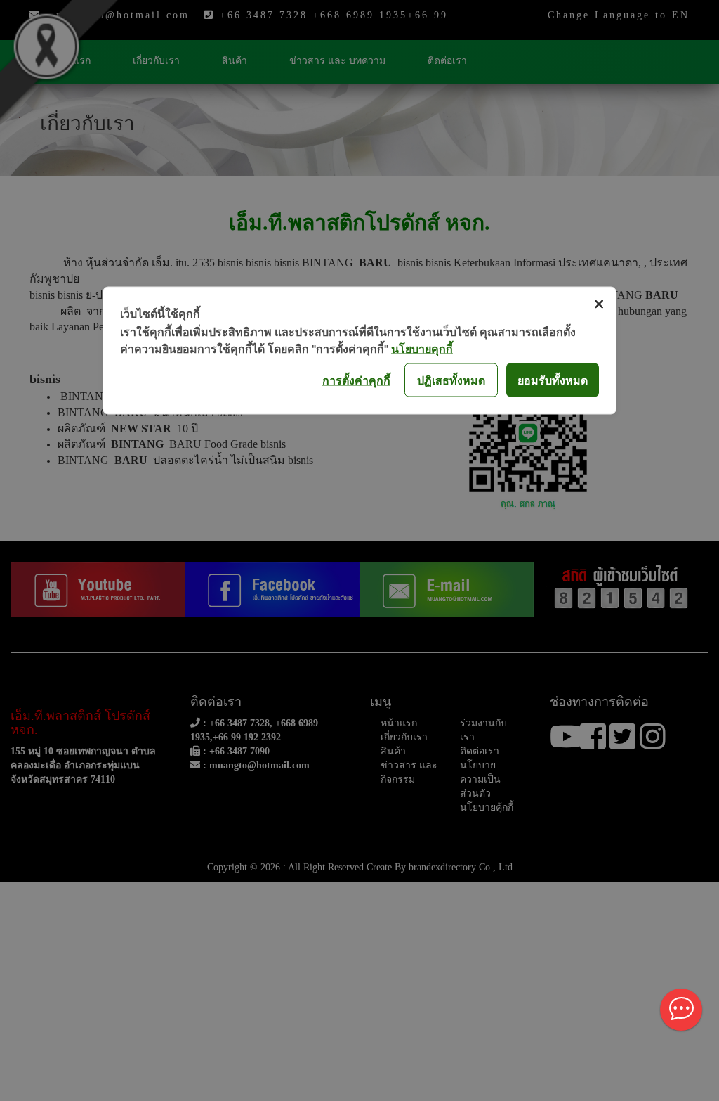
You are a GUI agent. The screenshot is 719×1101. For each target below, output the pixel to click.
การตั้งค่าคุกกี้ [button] (356, 380)
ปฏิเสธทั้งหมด (451, 380)
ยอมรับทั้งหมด (552, 380)
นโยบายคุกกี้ (422, 349)
